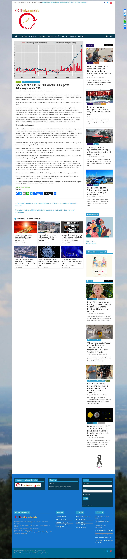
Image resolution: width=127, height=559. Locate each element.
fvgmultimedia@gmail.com (102, 535)
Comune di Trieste (81, 519)
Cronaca (50, 36)
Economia (29, 82)
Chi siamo (73, 36)
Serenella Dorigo (103, 354)
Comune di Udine (80, 522)
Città (57, 36)
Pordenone (97, 104)
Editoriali (42, 36)
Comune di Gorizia (81, 527)
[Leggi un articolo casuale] (111, 36)
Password (85, 489)
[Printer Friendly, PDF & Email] (23, 187)
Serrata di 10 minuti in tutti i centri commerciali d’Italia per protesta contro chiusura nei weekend (72, 238)
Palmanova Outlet (61, 516)
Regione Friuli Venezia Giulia (83, 516)
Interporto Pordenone (62, 522)
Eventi (64, 36)
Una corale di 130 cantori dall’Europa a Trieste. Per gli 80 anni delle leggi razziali (47, 238)
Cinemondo (91, 380)
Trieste (96, 144)
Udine (103, 104)
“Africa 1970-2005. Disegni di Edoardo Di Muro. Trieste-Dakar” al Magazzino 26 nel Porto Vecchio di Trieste (99, 347)
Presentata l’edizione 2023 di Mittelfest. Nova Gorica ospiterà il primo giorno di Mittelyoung (44, 211)
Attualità (32, 36)
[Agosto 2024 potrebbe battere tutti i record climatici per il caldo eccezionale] (25, 222)
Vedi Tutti (108, 45)
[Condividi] (125, 28)
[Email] (125, 17)
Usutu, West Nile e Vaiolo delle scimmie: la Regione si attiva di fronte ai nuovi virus (48, 262)
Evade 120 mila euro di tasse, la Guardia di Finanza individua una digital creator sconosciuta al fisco (99, 71)
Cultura (90, 299)
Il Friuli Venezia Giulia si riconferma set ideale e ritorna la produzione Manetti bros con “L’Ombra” (98, 388)
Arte (89, 339)
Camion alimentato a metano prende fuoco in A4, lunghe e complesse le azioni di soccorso (46, 204)
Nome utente (86, 484)
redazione (31, 91)
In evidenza (23, 36)
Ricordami (87, 494)
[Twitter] (125, 14)
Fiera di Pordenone (61, 519)
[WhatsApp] (125, 21)
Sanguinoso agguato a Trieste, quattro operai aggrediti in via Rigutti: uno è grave (64, 2)
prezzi (52, 91)
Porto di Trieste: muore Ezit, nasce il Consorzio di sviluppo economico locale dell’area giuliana (25, 262)
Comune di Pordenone (82, 525)
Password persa (87, 505)
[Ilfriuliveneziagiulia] (16, 36)
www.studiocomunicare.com (103, 537)
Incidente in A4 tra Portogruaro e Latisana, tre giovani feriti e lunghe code (98, 110)
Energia (43, 91)
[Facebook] (125, 10)
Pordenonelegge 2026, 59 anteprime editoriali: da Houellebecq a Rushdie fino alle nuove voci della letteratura (98, 431)
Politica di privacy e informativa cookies (60, 487)
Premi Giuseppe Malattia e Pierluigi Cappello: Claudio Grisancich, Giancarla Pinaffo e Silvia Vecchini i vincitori (99, 307)
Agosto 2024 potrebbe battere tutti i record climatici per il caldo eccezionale (23, 238)
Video (107, 380)
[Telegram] (125, 24)
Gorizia (96, 63)
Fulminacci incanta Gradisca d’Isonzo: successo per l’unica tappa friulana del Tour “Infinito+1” (72, 262)
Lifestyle (81, 36)
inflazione (48, 91)
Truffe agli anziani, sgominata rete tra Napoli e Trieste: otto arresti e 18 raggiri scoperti (99, 151)
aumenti (39, 91)
